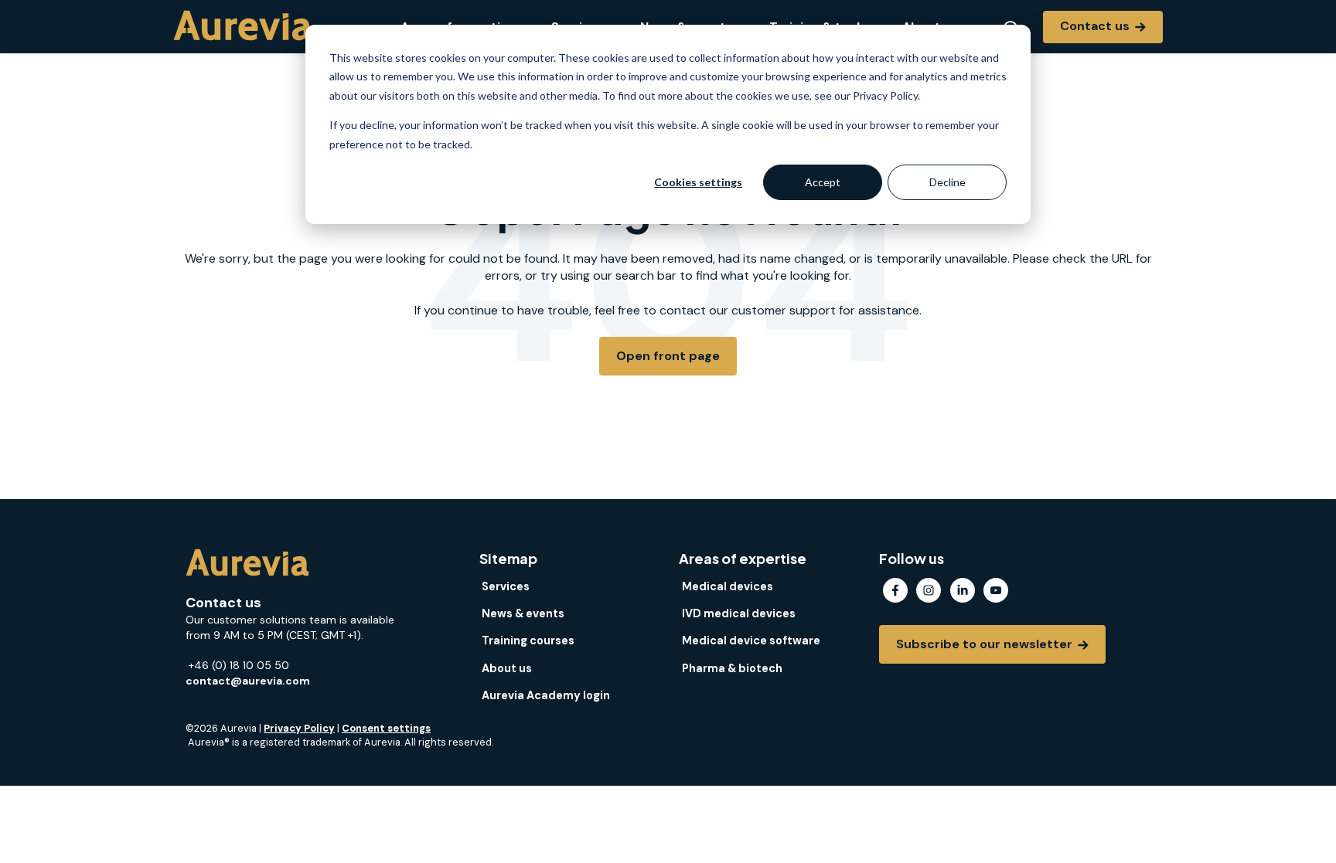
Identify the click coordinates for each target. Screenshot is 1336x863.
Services (506, 586)
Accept (822, 182)
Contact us (1096, 26)
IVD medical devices (739, 613)
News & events (523, 613)
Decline (947, 182)
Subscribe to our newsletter (985, 644)
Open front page (668, 356)
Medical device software (751, 640)
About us (507, 668)
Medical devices (727, 586)
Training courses (528, 640)
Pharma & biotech (732, 668)
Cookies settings (698, 182)
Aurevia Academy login (546, 695)
